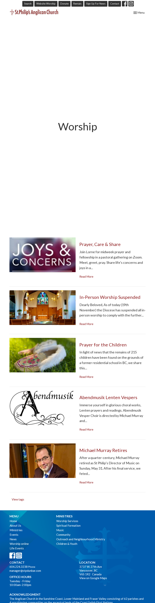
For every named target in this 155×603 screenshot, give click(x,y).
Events (14, 534)
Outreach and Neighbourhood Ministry (80, 539)
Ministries (16, 530)
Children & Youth (66, 543)
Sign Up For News (95, 3)
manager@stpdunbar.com (25, 570)
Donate (64, 3)
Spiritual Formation (68, 525)
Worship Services (67, 521)
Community (63, 534)
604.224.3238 (18, 566)
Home (13, 521)
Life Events (17, 548)
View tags (18, 499)
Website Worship (46, 3)
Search (28, 3)
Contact (114, 3)
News (13, 539)
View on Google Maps (93, 578)
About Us (15, 525)
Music (60, 530)
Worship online (19, 543)
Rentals (77, 3)
